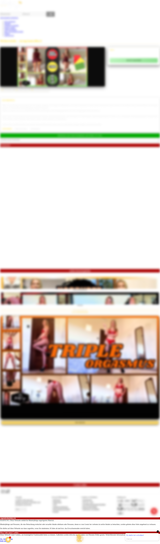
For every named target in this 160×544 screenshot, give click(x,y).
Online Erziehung (10, 29)
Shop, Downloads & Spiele (13, 32)
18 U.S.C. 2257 (88, 502)
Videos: (5, 490)
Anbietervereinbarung (60, 507)
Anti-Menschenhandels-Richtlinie (94, 504)
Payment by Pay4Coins (23, 504)
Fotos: (5, 492)
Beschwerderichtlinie (90, 507)
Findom (7, 34)
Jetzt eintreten (80, 422)
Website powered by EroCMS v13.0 (27, 502)
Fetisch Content (9, 28)
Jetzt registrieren (9, 22)
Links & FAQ (9, 35)
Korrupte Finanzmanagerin (80, 289)
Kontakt (56, 512)
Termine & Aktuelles (11, 25)
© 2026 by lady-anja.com (24, 500)
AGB (55, 504)
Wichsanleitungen (35, 129)
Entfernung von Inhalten (91, 509)
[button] (80, 538)
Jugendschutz (87, 500)
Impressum (57, 500)
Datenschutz (57, 502)
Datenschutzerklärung (146, 535)
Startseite (7, 23)
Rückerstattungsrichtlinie (61, 509)
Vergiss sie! (80, 305)
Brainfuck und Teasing (21, 129)
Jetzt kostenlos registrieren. (9, 18)
